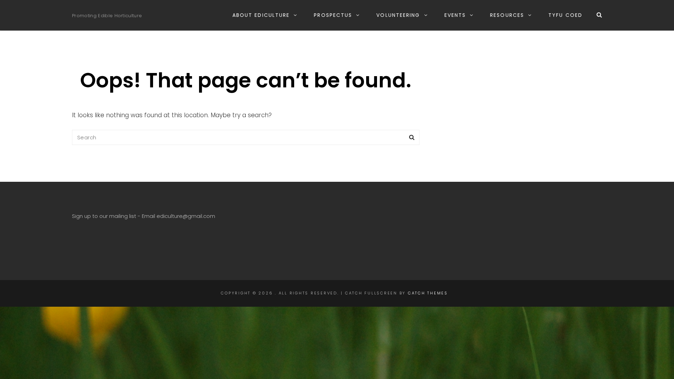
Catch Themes (428, 293)
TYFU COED (565, 15)
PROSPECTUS (333, 15)
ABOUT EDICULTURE (261, 15)
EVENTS (455, 15)
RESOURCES (507, 15)
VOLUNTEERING (398, 15)
